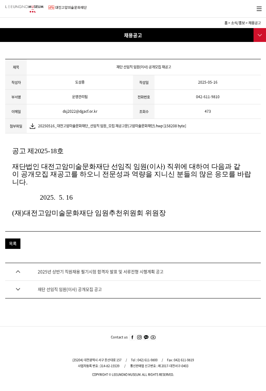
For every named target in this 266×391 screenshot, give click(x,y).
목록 (13, 244)
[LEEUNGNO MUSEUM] (24, 8)
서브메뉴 (259, 34)
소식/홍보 (238, 22)
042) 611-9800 (148, 360)
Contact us (119, 336)
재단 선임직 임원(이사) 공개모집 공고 (70, 289)
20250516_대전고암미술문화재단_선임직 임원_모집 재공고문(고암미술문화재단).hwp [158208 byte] (112, 125)
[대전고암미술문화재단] (67, 7)
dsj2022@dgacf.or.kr (80, 111)
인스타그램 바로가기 (139, 337)
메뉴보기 (258, 8)
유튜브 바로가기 (153, 337)
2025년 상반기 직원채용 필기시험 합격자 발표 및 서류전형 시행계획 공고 (100, 272)
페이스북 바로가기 (132, 337)
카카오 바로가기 (146, 337)
